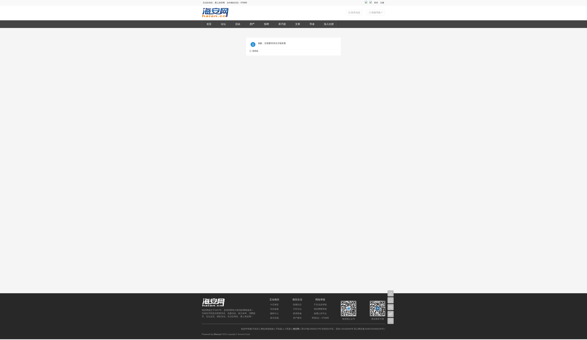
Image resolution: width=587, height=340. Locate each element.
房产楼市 (297, 318)
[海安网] (215, 16)
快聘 (266, 24)
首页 (209, 24)
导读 (312, 24)
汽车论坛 (297, 309)
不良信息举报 (320, 304)
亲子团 (282, 24)
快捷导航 (376, 12)
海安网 (296, 329)
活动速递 (274, 309)
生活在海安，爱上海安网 (214, 3)
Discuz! (218, 334)
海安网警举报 (320, 309)
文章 (297, 24)
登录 (376, 3)
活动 (237, 24)
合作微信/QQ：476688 (237, 3)
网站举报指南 (267, 329)
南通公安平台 (320, 313)
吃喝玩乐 (297, 304)
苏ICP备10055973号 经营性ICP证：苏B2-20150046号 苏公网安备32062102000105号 (342, 329)
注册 (382, 3)
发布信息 (355, 12)
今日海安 (274, 304)
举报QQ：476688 (320, 318)
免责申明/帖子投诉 (250, 329)
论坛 (223, 24)
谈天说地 (274, 318)
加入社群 (329, 24)
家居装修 (297, 313)
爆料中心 (274, 313)
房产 (252, 24)
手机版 (279, 329)
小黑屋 (287, 329)
